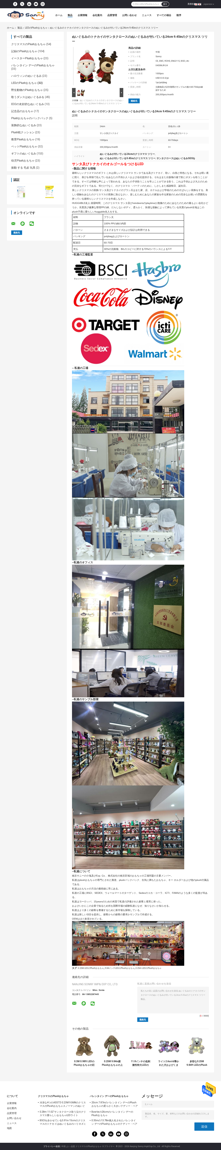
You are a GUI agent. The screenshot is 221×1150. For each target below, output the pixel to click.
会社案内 (97, 15)
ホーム (59, 15)
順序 (178, 15)
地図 (9, 1128)
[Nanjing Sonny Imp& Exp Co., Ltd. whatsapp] (24, 223)
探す (165, 4)
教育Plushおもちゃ (23, 139)
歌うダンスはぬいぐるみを (27, 97)
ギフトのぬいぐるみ (23, 153)
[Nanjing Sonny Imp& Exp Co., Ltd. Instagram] (43, 4)
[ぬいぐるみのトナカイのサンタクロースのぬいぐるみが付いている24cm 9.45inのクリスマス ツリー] (96, 67)
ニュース (147, 15)
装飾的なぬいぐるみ (23, 125)
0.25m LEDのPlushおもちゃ (148, 968)
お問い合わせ (129, 15)
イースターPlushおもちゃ (27, 58)
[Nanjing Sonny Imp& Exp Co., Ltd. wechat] (34, 223)
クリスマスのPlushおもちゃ (28, 44)
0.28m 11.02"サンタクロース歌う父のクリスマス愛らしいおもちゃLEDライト (63, 1113)
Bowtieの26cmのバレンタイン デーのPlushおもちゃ (112, 1113)
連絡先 (134, 101)
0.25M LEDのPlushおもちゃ (91, 968)
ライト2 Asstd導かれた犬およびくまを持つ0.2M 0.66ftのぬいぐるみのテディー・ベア (168, 1063)
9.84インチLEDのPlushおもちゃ (119, 968)
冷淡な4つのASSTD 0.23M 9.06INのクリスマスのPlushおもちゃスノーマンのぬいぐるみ (63, 1104)
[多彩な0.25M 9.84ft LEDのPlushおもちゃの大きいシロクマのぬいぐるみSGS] (197, 1046)
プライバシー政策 (51, 1146)
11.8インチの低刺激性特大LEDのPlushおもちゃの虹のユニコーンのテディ (140, 1063)
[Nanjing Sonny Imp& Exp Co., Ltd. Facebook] (15, 4)
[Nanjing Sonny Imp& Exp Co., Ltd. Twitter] (22, 4)
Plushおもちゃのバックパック (29, 118)
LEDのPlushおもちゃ (36, 27)
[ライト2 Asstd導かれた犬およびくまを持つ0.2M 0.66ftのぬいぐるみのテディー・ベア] (168, 1046)
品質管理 (112, 15)
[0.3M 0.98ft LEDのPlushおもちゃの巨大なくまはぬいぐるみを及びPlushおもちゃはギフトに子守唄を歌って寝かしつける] (84, 1046)
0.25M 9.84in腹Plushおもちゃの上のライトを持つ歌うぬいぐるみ (112, 1063)
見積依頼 (192, 4)
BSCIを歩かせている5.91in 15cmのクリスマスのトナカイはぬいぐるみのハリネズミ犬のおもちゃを (63, 1122)
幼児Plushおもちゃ (23, 160)
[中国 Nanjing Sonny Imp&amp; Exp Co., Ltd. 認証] (21, 192)
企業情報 (82, 15)
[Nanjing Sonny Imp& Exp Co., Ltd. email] (15, 223)
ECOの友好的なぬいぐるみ (27, 104)
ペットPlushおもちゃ (24, 146)
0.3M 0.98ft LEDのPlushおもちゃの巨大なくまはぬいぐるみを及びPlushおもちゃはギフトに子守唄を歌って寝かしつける (84, 1063)
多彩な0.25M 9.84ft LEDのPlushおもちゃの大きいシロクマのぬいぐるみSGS (196, 1063)
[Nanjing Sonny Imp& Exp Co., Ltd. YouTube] (36, 4)
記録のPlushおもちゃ (24, 51)
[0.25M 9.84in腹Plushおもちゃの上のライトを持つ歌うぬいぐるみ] (112, 1046)
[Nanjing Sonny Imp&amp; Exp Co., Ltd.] (26, 15)
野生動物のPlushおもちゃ (27, 90)
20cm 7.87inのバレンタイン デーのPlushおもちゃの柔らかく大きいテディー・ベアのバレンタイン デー (115, 1104)
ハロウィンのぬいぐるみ (26, 75)
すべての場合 (164, 15)
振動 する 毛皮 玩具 (23, 167)
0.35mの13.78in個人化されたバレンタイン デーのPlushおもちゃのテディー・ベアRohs (114, 1122)
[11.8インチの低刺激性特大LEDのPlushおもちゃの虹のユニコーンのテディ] (140, 1046)
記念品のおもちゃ (22, 111)
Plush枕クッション (23, 132)
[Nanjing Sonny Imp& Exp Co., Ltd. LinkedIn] (29, 4)
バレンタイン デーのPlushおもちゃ (33, 65)
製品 (70, 15)
